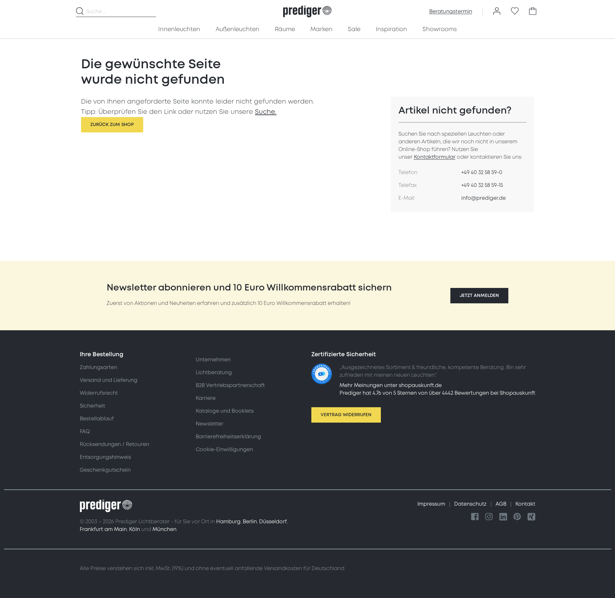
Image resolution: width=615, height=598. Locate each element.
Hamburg (228, 521)
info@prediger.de (483, 198)
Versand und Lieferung (108, 380)
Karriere (206, 398)
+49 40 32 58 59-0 (481, 172)
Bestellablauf (97, 418)
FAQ (85, 431)
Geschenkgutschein (105, 470)
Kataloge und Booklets (225, 411)
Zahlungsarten (98, 367)
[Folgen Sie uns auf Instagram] (489, 517)
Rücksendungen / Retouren (114, 444)
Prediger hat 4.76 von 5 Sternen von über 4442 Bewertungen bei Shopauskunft (437, 393)
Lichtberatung (214, 372)
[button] (479, 295)
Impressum (432, 504)
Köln (134, 529)
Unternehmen (213, 359)
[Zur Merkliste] (515, 11)
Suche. (265, 111)
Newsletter (209, 423)
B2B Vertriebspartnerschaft (230, 385)
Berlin (250, 521)
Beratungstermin (450, 11)
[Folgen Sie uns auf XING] (531, 517)
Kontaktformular (434, 157)
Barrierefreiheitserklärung (228, 436)
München (164, 529)
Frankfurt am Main (103, 529)
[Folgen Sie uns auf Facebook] (475, 517)
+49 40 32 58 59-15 (482, 185)
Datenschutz (471, 504)
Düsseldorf (273, 521)
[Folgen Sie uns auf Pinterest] (517, 517)
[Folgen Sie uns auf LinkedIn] (503, 517)
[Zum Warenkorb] (533, 11)
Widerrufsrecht (99, 393)
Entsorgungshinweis (105, 457)
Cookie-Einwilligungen (224, 449)
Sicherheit (92, 405)
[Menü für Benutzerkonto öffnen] (497, 11)
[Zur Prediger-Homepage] (307, 11)
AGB (502, 504)
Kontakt (525, 504)
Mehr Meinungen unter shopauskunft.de (391, 385)
